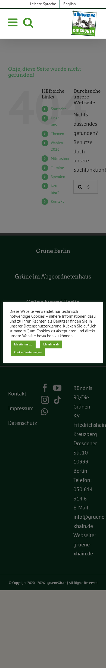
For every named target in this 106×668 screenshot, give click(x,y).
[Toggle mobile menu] (13, 22)
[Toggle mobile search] (28, 22)
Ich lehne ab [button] (51, 344)
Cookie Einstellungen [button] (28, 352)
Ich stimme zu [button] (23, 344)
